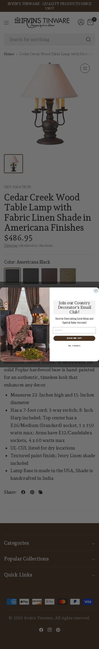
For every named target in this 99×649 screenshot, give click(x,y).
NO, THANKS (74, 346)
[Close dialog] (96, 290)
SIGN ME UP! (74, 338)
